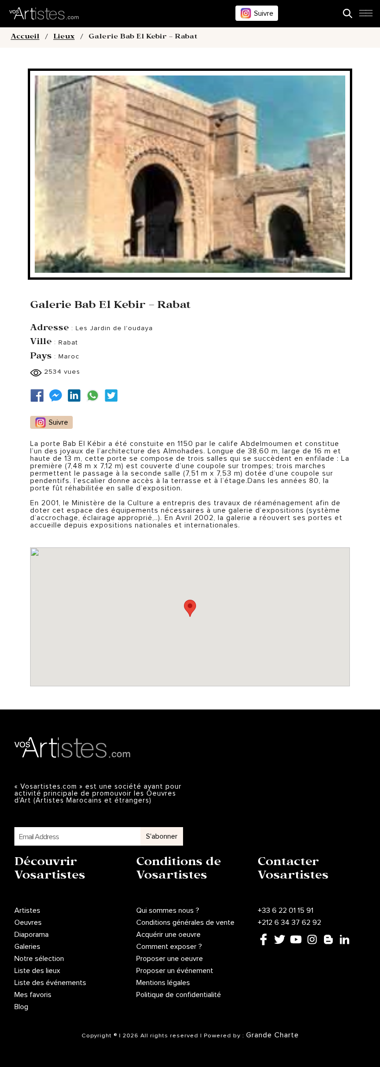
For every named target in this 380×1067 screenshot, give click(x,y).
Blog (21, 1007)
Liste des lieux (37, 970)
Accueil (25, 37)
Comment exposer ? (169, 946)
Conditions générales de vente (185, 922)
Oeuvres (28, 922)
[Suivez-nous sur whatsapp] (95, 395)
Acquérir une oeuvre (168, 934)
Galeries (27, 946)
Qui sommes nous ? (167, 910)
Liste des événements (50, 982)
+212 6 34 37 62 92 (289, 922)
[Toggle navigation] (365, 16)
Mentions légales (163, 982)
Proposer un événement (174, 970)
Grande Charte (272, 1035)
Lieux (64, 37)
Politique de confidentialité (178, 994)
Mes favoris (32, 994)
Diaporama (31, 934)
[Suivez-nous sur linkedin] (76, 395)
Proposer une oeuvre (169, 958)
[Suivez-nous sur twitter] (113, 395)
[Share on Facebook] (39, 395)
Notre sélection (39, 958)
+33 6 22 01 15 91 (285, 910)
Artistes (27, 910)
